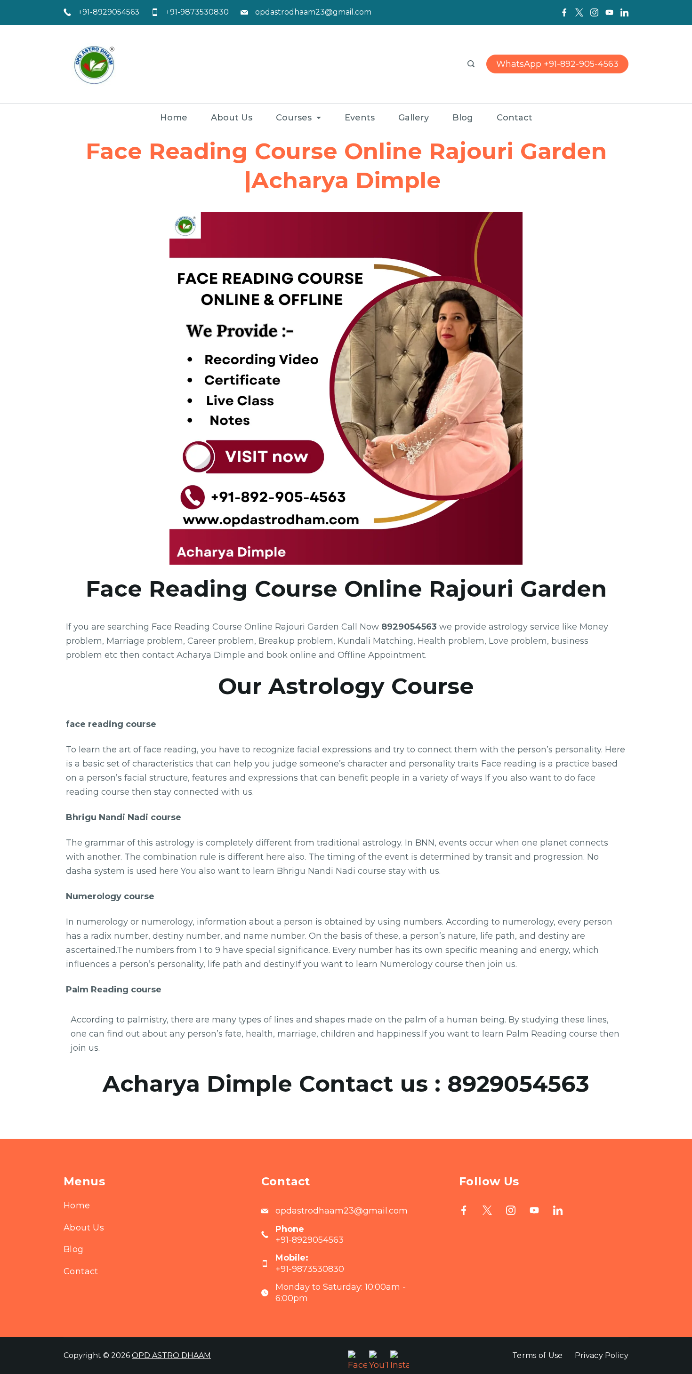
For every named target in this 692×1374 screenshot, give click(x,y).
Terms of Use (537, 1355)
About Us (231, 117)
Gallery (413, 117)
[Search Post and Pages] (471, 63)
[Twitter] (579, 12)
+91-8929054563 (108, 12)
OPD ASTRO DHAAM (171, 1355)
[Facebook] (564, 12)
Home (173, 117)
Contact (514, 117)
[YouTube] (609, 12)
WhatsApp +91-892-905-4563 (557, 64)
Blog (462, 117)
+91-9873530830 (197, 12)
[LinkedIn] (624, 12)
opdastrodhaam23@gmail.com (313, 12)
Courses (294, 117)
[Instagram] (594, 12)
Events (360, 117)
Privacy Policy (601, 1355)
